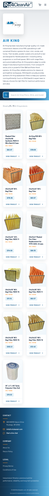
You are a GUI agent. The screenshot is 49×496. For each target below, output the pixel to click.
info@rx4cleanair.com (14, 429)
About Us (6, 448)
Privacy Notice (8, 466)
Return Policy (7, 451)
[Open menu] (45, 5)
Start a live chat (12, 433)
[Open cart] (40, 5)
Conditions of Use (9, 470)
